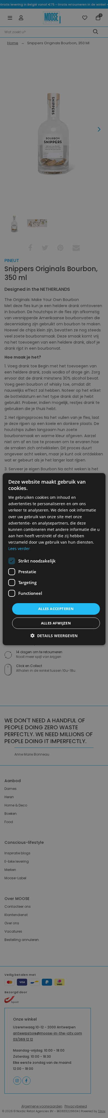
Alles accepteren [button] (56, 608)
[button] (54, 635)
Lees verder (19, 548)
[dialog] (54, 559)
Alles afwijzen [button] (56, 623)
